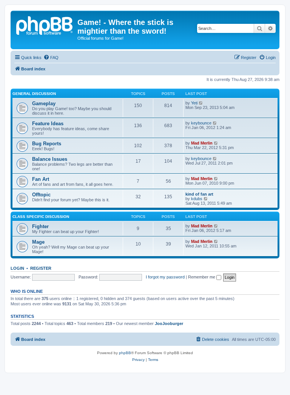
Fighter (40, 226)
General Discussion (34, 94)
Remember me (202, 277)
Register (40, 268)
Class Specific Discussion (40, 217)
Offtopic (41, 195)
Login (17, 268)
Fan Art (40, 179)
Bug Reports (46, 143)
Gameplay (44, 103)
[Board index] (44, 24)
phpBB (125, 353)
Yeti (194, 103)
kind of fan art (199, 194)
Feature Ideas (47, 123)
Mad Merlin (202, 143)
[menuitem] (51, 57)
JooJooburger (169, 323)
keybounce (201, 123)
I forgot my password (165, 277)
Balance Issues (49, 159)
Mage (38, 242)
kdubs (196, 198)
